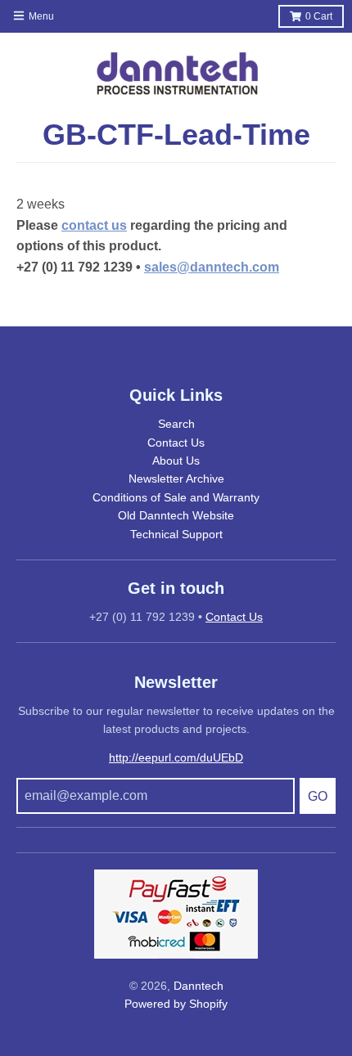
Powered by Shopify (176, 1003)
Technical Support (176, 534)
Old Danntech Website (176, 515)
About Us (176, 460)
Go (317, 796)
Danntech (198, 985)
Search (176, 423)
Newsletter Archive (176, 478)
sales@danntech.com (211, 267)
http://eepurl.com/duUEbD (176, 757)
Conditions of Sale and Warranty (176, 497)
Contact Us (176, 442)
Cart (318, 16)
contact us (94, 225)
